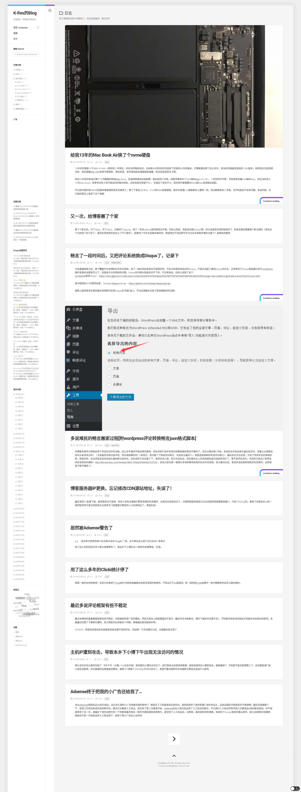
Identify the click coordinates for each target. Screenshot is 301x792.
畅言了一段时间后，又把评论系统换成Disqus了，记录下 (124, 255)
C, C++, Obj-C (21, 89)
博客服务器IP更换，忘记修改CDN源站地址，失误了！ (122, 488)
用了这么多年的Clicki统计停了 (99, 569)
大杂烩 (18, 70)
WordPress (173, 766)
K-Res (100, 162)
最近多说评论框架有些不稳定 (98, 605)
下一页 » (174, 739)
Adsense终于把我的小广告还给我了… (106, 691)
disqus (115, 283)
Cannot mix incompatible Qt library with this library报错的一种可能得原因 (26, 216)
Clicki (117, 583)
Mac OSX (95, 172)
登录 (17, 632)
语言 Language (20, 27)
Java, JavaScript (23, 93)
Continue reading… (272, 201)
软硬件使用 (20, 109)
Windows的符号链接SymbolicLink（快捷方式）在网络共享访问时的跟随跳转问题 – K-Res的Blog (26, 361)
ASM (18, 82)
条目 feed (19, 636)
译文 (17, 104)
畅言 (101, 269)
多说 (81, 269)
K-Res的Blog (25, 13)
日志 (17, 74)
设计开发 (19, 78)
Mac (118, 179)
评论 (95, 618)
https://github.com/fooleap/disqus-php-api (149, 283)
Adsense (83, 705)
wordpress (267, 269)
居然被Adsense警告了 (91, 527)
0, (91, 162)
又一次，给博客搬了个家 (94, 216)
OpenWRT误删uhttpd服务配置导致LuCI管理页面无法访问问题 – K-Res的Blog (26, 285)
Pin (98, 705)
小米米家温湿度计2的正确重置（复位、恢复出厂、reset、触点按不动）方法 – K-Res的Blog (25, 310)
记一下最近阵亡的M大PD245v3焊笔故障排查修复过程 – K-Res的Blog (26, 261)
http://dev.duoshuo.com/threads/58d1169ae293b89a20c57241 (126, 462)
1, (90, 659)
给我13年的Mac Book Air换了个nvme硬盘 (110, 155)
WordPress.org (21, 645)
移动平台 (20, 100)
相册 (15, 33)
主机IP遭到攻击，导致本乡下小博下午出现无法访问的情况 (126, 652)
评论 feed (19, 641)
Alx (188, 766)
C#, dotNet (20, 86)
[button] (295, 788)
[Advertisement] (26, 158)
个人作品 (20, 96)
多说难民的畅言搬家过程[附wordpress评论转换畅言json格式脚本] (133, 438)
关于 (15, 39)
